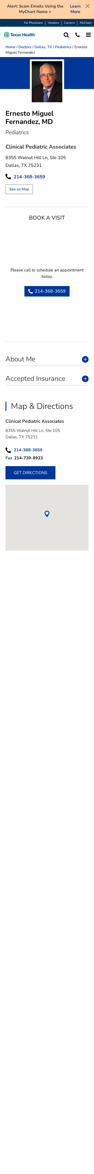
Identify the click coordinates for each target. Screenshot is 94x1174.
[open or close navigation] (88, 35)
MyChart (85, 23)
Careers (69, 23)
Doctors (24, 47)
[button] (19, 35)
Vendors (53, 23)
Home (10, 47)
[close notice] (87, 5)
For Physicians (33, 23)
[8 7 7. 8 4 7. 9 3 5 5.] (77, 35)
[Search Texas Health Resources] (66, 35)
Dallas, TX (43, 47)
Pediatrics (63, 47)
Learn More (75, 9)
